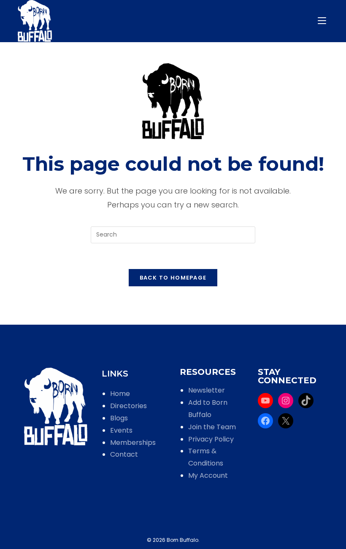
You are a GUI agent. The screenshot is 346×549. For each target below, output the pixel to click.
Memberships (133, 442)
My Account (208, 475)
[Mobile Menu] (323, 21)
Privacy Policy (211, 439)
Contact (124, 454)
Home (120, 393)
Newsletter (206, 390)
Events (121, 430)
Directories (128, 406)
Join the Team (212, 427)
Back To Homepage (173, 278)
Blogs (119, 418)
